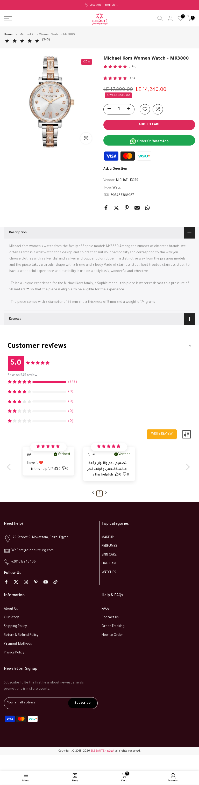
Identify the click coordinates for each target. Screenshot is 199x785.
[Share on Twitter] (116, 208)
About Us (11, 609)
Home (8, 35)
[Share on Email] (137, 208)
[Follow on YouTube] (45, 582)
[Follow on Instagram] (26, 582)
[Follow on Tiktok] (55, 582)
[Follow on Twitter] (16, 582)
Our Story (11, 618)
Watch (117, 188)
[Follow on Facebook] (6, 582)
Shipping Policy (15, 626)
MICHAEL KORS (127, 180)
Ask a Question (115, 169)
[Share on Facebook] (106, 208)
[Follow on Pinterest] (35, 582)
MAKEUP (108, 537)
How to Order (112, 635)
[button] (93, 492)
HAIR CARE (109, 564)
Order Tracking (113, 626)
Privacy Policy (14, 653)
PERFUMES (109, 546)
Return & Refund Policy (21, 635)
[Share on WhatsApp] (147, 208)
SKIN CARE (109, 555)
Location (95, 5)
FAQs (105, 609)
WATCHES (109, 572)
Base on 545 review (22, 375)
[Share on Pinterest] (126, 208)
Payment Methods (18, 644)
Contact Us (110, 618)
